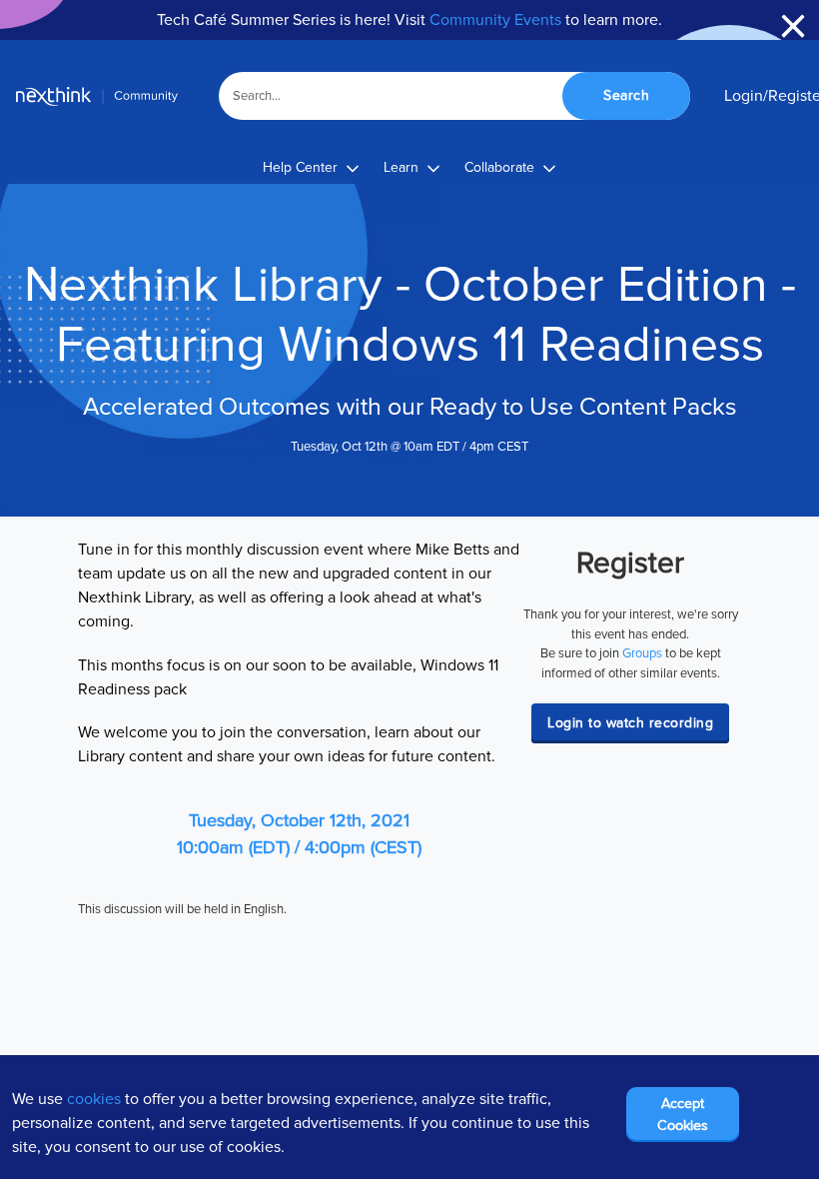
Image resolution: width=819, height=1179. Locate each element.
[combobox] (455, 96)
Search (626, 95)
